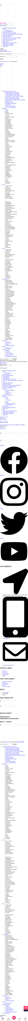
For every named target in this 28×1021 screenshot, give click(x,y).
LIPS (6, 401)
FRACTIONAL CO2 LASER (9, 33)
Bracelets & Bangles (9, 345)
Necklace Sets (8, 343)
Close (1, 1016)
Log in (2, 58)
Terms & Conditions (9, 354)
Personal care (5, 408)
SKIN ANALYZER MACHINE (10, 42)
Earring (7, 344)
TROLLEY (5, 46)
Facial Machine (6, 376)
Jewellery (5, 389)
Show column (3, 362)
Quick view (2, 418)
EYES (6, 397)
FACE (6, 398)
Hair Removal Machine (8, 35)
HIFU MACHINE (7, 36)
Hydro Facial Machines (8, 387)
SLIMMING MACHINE (8, 44)
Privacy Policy (8, 352)
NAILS (7, 402)
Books (4, 29)
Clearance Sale (8, 355)
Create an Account (7, 51)
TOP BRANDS (8, 405)
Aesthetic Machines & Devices (9, 28)
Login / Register (6, 1013)
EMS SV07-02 (4, 422)
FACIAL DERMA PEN (8, 31)
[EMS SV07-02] (4, 417)
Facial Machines (6, 378)
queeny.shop (7, 741)
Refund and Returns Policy (11, 356)
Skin (4, 409)
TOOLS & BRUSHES (10, 403)
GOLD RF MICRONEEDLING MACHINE (12, 34)
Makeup (4, 396)
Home (1, 361)
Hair (4, 381)
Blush (9, 400)
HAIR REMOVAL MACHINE (12, 93)
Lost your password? (4, 61)
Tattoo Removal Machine (8, 45)
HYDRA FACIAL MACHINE (9, 39)
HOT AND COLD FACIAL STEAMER (12, 37)
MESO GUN (5, 41)
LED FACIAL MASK (8, 40)
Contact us (7, 351)
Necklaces (7, 341)
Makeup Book (8, 30)
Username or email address (6, 53)
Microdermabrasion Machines (9, 407)
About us (7, 350)
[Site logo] (8, 21)
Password (2, 56)
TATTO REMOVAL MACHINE (12, 95)
